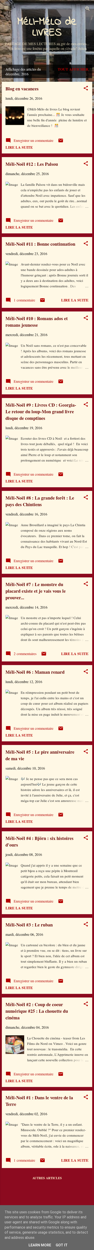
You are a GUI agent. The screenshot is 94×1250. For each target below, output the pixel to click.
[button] (86, 88)
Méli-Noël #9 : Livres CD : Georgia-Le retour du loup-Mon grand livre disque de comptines (40, 411)
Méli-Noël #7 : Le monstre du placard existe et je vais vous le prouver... (35, 591)
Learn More (40, 1245)
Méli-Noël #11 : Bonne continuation (40, 244)
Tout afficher (73, 69)
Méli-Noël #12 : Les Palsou (31, 164)
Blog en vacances (22, 88)
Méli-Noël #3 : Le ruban (29, 924)
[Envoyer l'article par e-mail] (60, 141)
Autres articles (47, 1178)
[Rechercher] (87, 9)
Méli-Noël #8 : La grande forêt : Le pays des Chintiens (39, 501)
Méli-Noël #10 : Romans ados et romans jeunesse (36, 321)
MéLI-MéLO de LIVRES (47, 27)
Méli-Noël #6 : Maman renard (35, 672)
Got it (62, 1245)
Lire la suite (19, 147)
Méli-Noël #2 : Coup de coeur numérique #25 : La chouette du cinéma (36, 1011)
